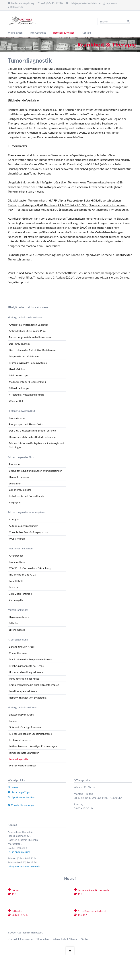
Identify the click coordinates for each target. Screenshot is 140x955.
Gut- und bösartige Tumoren (25, 727)
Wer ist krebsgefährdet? (22, 765)
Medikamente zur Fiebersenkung (27, 381)
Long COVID (16, 580)
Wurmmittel (16, 400)
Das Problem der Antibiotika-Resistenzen (32, 350)
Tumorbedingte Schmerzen (24, 752)
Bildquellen (42, 939)
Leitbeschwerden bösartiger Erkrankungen (33, 746)
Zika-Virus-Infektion (20, 593)
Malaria (13, 587)
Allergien (14, 519)
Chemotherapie (18, 653)
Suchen (128, 21)
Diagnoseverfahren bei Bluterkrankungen (32, 436)
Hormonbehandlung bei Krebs (26, 672)
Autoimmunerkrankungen (23, 525)
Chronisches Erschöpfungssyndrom (29, 532)
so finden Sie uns (21, 851)
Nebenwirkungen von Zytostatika (27, 697)
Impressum (26, 939)
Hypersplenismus (19, 617)
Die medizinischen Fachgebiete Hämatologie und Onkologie (36, 445)
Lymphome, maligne (20, 489)
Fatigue (13, 720)
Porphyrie (14, 502)
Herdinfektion (17, 369)
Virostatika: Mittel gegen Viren (26, 394)
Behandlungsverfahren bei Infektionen (30, 337)
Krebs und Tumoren (20, 739)
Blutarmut (15, 464)
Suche (84, 939)
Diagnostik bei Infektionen (24, 356)
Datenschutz (59, 939)
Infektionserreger (19, 375)
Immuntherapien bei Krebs (24, 678)
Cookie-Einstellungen (23, 805)
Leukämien (15, 483)
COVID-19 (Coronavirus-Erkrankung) (30, 568)
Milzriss (13, 623)
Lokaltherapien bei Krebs (23, 691)
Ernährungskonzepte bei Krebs (26, 665)
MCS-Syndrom (17, 538)
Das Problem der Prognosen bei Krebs (30, 659)
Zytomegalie (16, 600)
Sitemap (73, 939)
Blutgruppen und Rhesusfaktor (26, 424)
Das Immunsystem (19, 343)
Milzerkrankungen (19, 388)
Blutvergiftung (17, 561)
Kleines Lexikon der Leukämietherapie (30, 733)
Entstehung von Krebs (21, 714)
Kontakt (12, 939)
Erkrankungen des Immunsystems (28, 362)
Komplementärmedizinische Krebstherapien (34, 684)
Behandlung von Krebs (21, 646)
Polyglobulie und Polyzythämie (26, 496)
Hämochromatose (19, 477)
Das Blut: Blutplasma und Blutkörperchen (32, 430)
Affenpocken (16, 555)
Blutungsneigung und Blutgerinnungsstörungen (35, 470)
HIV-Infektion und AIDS (22, 574)
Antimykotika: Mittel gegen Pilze (27, 330)
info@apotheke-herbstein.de (85, 3)
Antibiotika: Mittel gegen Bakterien (28, 324)
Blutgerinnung (17, 417)
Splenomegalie (17, 629)
